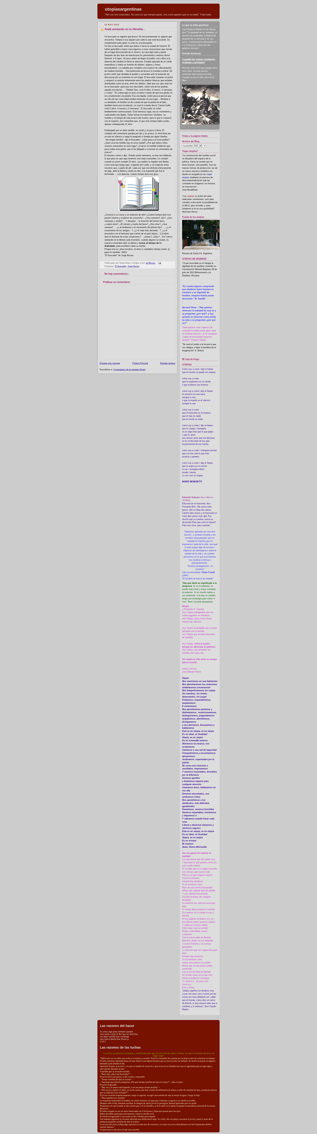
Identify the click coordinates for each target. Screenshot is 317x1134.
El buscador (120, 266)
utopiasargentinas (123, 9)
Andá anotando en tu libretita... (125, 29)
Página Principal (140, 363)
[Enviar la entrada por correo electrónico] (159, 263)
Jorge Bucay (133, 266)
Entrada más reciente (110, 363)
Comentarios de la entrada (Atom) (129, 369)
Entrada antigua (167, 363)
